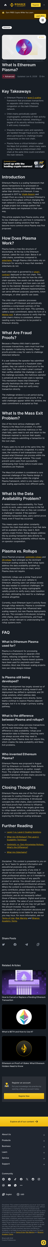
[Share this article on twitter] (3, 944)
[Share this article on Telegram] (26, 944)
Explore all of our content (22, 1121)
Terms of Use (20, 1232)
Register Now (24, 1096)
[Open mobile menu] (44, 5)
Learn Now (40, 16)
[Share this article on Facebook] (15, 944)
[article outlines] (42, 20)
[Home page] (17, 5)
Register (35, 5)
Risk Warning (30, 1232)
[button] (44, 4)
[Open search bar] (27, 5)
